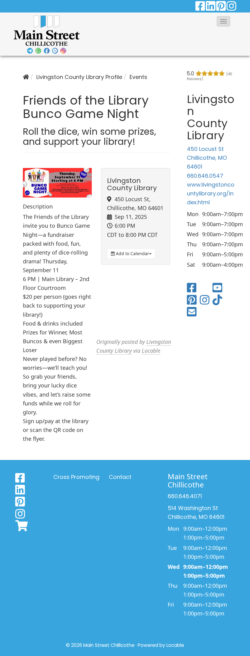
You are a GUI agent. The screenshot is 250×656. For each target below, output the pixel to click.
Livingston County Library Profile (79, 77)
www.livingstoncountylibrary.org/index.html (210, 193)
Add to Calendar (132, 253)
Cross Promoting (76, 477)
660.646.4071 (185, 496)
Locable (151, 350)
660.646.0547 (205, 176)
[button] (223, 21)
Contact (120, 477)
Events (138, 77)
